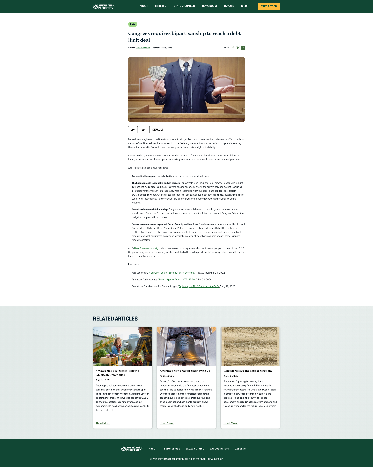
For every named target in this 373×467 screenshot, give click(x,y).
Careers (240, 449)
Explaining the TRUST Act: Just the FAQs (199, 287)
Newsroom (209, 6)
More (244, 6)
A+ (133, 130)
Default (157, 130)
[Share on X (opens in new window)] (238, 48)
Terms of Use (171, 449)
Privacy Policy (215, 459)
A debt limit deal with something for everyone (171, 273)
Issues (159, 6)
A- (143, 130)
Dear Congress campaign (146, 248)
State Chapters (184, 6)
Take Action (270, 7)
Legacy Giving (195, 449)
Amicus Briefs (219, 449)
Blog (132, 24)
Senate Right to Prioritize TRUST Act (177, 280)
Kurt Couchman (143, 48)
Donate (229, 7)
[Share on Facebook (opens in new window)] (233, 48)
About (144, 6)
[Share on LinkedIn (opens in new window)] (243, 48)
